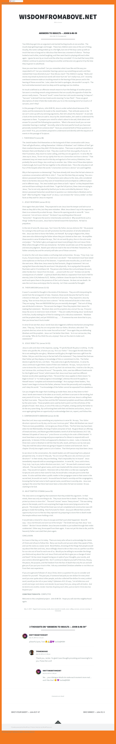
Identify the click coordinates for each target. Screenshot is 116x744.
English (13, 1)
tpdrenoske (42, 651)
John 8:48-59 (53, 36)
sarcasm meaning (85, 609)
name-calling (70, 609)
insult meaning (41, 609)
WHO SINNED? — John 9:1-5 (94, 712)
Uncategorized (62, 36)
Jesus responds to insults (58, 609)
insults (48, 609)
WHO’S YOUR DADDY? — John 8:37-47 (25, 712)
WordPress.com (47, 727)
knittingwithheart (38, 635)
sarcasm (76, 609)
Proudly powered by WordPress (20, 727)
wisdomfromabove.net (58, 16)
